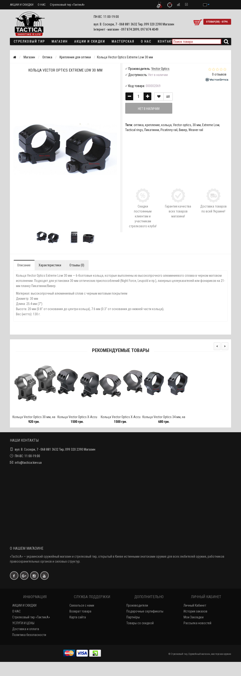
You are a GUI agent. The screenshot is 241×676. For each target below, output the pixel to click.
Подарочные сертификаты (144, 611)
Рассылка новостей (197, 623)
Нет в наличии (149, 109)
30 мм (197, 125)
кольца (166, 125)
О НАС (42, 4)
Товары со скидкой (140, 623)
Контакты (167, 41)
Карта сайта (77, 617)
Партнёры (133, 617)
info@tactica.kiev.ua (28, 462)
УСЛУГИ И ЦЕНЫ (23, 623)
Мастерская (123, 41)
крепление (152, 125)
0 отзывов (219, 74)
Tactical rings (134, 130)
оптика (139, 125)
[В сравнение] (168, 96)
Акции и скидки (89, 41)
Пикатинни (151, 130)
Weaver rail (196, 130)
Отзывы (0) (76, 265)
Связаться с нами (81, 605)
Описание (24, 265)
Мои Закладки (194, 617)
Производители (137, 605)
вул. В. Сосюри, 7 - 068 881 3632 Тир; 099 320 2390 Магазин (55, 449)
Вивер (183, 130)
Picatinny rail (169, 130)
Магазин (60, 41)
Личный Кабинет (195, 605)
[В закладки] (159, 96)
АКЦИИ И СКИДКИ (21, 4)
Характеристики (50, 265)
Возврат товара (80, 611)
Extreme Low (210, 125)
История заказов (195, 611)
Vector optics (182, 125)
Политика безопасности (29, 635)
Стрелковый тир (29, 41)
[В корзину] (23, 411)
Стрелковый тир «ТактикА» (67, 4)
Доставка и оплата (25, 629)
